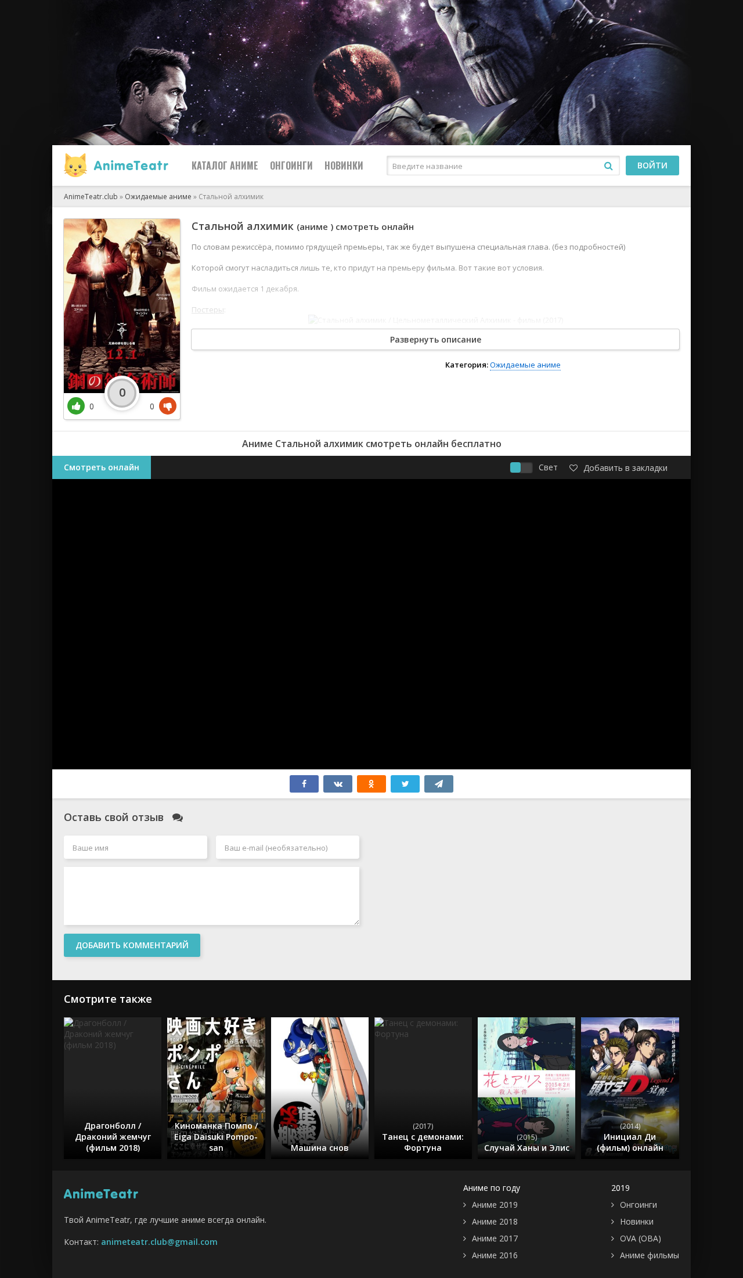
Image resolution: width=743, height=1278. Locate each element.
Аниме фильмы (649, 1255)
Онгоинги (291, 165)
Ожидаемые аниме (525, 364)
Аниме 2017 (495, 1238)
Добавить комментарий (132, 945)
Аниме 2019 (495, 1204)
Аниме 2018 (495, 1221)
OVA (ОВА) (640, 1238)
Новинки (343, 165)
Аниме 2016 (495, 1255)
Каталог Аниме (225, 165)
